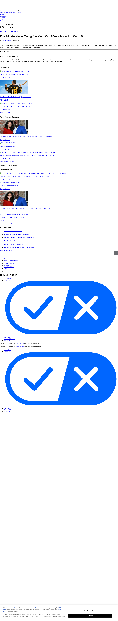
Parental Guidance (9, 31)
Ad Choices (7, 278)
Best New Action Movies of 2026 (13, 241)
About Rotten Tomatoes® (11, 260)
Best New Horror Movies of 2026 (13, 244)
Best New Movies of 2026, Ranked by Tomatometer (19, 247)
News (1, 19)
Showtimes (3, 21)
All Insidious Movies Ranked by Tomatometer (17, 234)
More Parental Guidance (7, 161)
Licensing (6, 265)
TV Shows (3, 16)
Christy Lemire (6, 40)
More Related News (6, 112)
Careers (6, 268)
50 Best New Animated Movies (13, 231)
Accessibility (7, 340)
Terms (37, 608)
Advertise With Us (9, 267)
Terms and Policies (9, 339)
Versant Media (20, 343)
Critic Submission (9, 263)
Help (5, 259)
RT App (2, 17)
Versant (16, 608)
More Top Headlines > (6, 250)
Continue (90, 615)
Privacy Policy (8, 280)
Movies (2, 14)
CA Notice (7, 337)
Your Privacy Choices (11, 335)
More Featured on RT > (7, 224)
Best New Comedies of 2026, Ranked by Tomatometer (20, 237)
